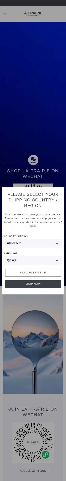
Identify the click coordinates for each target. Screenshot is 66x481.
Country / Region (15, 236)
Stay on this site (33, 272)
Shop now (33, 283)
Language (11, 253)
